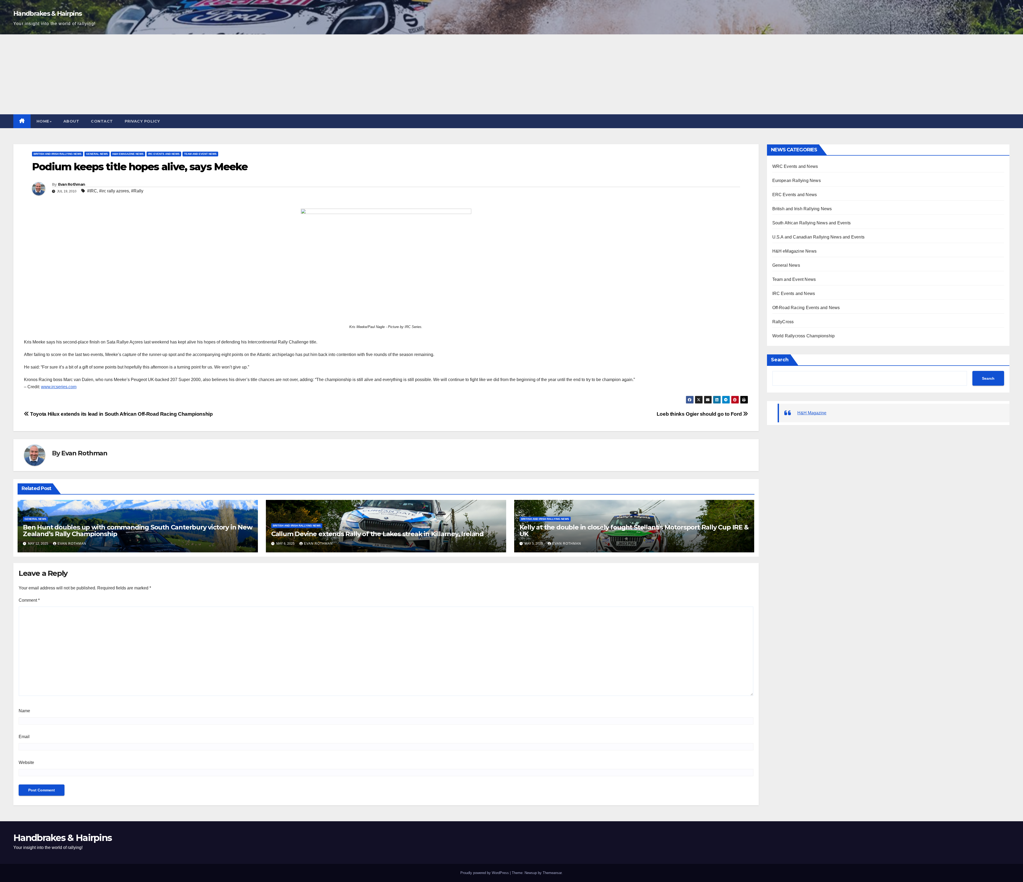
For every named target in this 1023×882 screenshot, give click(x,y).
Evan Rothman (71, 184)
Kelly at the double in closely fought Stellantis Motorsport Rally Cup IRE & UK (634, 530)
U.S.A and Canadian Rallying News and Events (818, 237)
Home (42, 121)
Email (24, 736)
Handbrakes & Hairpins (47, 13)
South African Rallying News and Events (811, 223)
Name (24, 711)
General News (97, 153)
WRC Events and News (795, 166)
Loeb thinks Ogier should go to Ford (700, 414)
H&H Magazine (811, 413)
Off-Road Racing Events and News (806, 307)
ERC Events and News (794, 194)
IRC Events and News (164, 153)
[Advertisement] (511, 74)
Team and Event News (200, 153)
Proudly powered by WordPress (484, 873)
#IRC (92, 191)
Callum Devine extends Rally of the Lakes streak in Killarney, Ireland (377, 534)
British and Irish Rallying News (58, 153)
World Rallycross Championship (803, 336)
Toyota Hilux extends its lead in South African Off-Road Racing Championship (121, 414)
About (71, 121)
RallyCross (783, 321)
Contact (102, 121)
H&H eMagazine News (128, 153)
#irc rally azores (114, 191)
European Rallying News (796, 180)
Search (780, 360)
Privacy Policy (142, 121)
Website (26, 762)
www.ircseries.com (58, 387)
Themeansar (552, 873)
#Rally (137, 191)
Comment (29, 600)
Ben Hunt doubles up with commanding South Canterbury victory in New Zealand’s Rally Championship (137, 530)
